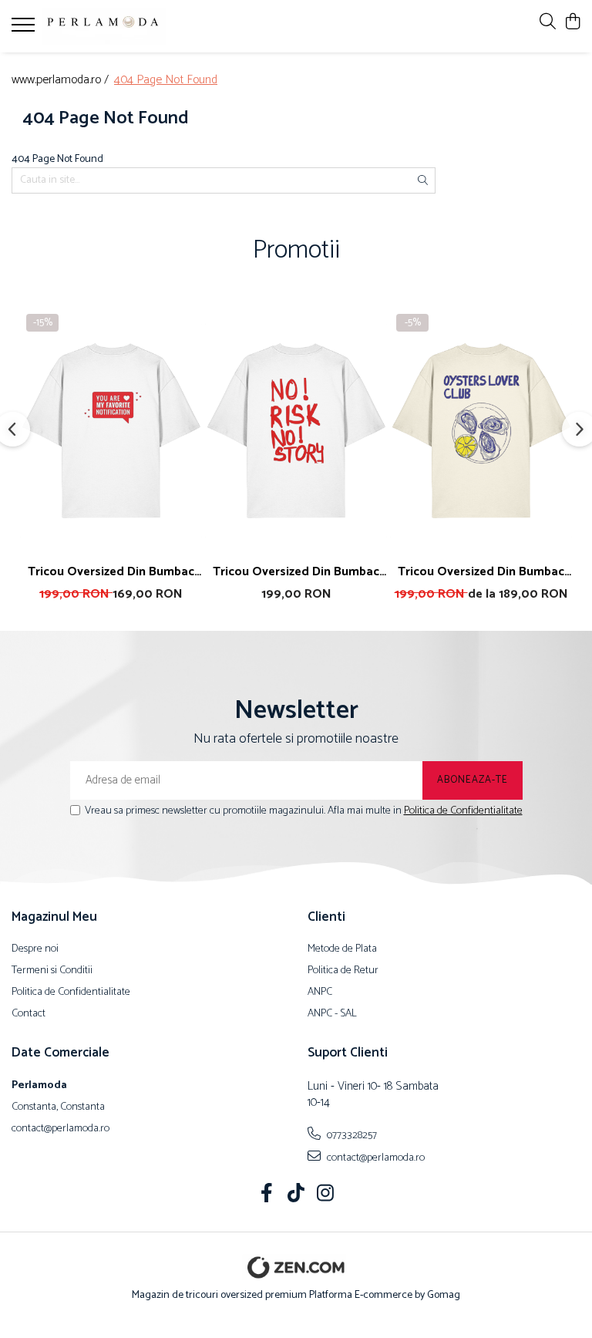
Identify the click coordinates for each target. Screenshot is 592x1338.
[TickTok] (296, 1195)
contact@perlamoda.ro (375, 1157)
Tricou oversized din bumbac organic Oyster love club (481, 571)
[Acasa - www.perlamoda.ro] (104, 26)
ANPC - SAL (332, 1014)
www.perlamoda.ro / (62, 80)
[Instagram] (325, 1195)
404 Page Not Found (165, 80)
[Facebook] (267, 1195)
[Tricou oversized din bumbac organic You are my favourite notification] (111, 431)
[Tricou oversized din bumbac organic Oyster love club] (481, 431)
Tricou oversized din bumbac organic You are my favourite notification (111, 571)
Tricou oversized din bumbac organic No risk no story (296, 571)
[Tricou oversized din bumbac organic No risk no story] (296, 431)
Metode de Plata (342, 949)
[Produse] (25, 29)
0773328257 (351, 1135)
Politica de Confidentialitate (463, 811)
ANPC (320, 992)
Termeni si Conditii (52, 971)
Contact (28, 1014)
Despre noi (35, 949)
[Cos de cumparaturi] (572, 22)
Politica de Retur (343, 971)
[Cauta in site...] (548, 22)
